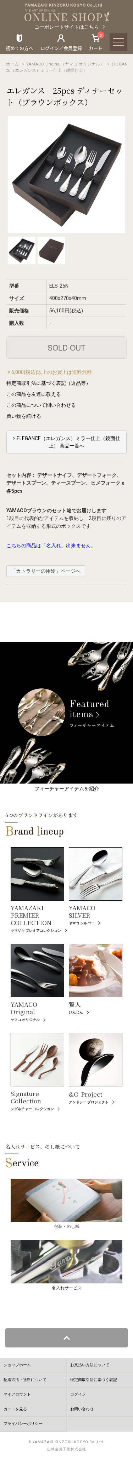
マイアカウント (17, 1394)
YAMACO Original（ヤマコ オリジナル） (65, 64)
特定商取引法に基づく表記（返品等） (48, 383)
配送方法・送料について (25, 1380)
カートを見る (15, 1409)
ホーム (12, 64)
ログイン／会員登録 (61, 48)
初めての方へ (19, 48)
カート (95, 42)
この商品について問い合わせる (41, 405)
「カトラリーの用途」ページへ (46, 571)
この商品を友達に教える (33, 394)
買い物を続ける (23, 416)
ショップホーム (17, 1365)
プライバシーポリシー (23, 1423)
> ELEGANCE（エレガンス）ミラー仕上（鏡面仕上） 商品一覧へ (66, 442)
